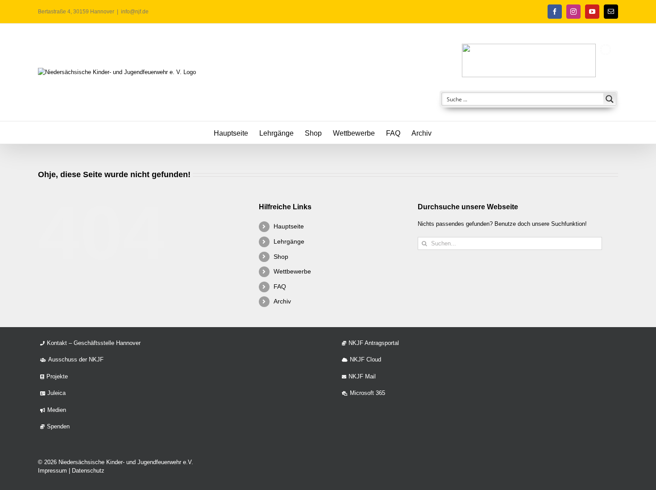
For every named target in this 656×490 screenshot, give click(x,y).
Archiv (282, 301)
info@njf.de (135, 11)
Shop (281, 256)
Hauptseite (289, 226)
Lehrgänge (289, 241)
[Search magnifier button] (609, 99)
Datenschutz (88, 470)
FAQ (280, 286)
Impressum (52, 470)
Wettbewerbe (292, 271)
